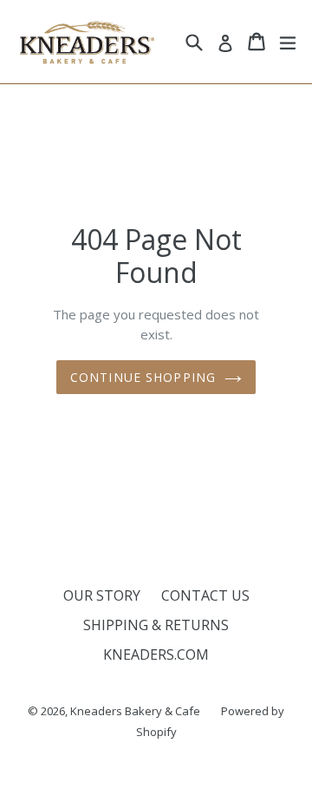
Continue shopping (143, 377)
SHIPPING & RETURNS (156, 624)
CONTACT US (205, 595)
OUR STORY (101, 595)
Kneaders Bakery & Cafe (135, 711)
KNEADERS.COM (156, 654)
